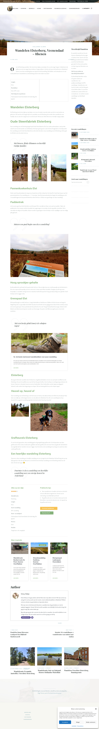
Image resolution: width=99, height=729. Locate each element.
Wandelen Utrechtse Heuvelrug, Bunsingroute (76, 671)
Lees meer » (16, 367)
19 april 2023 (68, 668)
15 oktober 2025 (84, 132)
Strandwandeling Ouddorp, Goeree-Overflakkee (88, 149)
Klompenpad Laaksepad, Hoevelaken (57, 560)
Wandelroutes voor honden (31, 1)
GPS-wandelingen (62, 1)
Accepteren (65, 722)
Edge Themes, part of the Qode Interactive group (49, 693)
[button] (96, 709)
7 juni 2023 (40, 668)
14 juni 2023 (14, 59)
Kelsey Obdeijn (25, 594)
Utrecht (26, 669)
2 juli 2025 (83, 163)
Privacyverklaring (80, 726)
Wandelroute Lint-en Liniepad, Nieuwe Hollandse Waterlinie (49, 671)
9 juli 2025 (83, 153)
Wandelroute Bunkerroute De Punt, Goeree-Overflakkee (19, 561)
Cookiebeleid (74, 726)
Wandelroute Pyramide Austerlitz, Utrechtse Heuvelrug (23, 672)
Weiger (78, 722)
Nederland (27, 668)
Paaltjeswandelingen (48, 1)
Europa (27, 714)
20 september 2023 (16, 668)
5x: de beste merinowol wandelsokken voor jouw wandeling (35, 357)
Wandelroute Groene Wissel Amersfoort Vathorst (88, 170)
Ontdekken (27, 717)
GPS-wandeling (15, 510)
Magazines (73, 1)
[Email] (32, 617)
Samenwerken (28, 719)
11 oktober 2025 (84, 142)
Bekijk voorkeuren (90, 722)
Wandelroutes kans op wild (12, 1)
